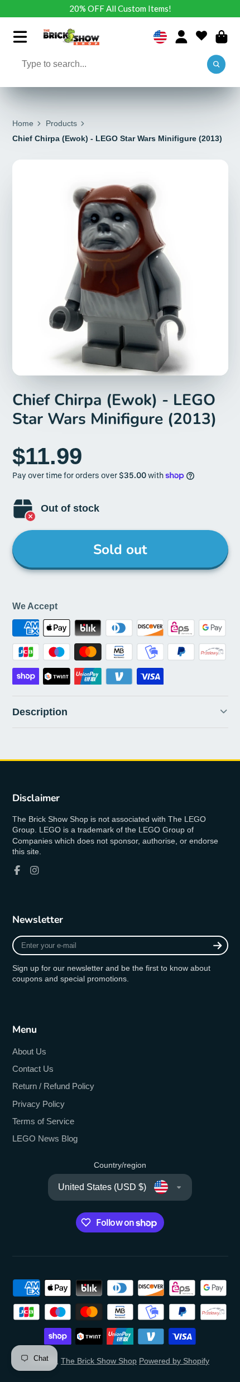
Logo (71, 36)
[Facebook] (17, 870)
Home (22, 123)
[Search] (216, 64)
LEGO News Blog (45, 1138)
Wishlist (201, 37)
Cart (221, 37)
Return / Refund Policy (53, 1086)
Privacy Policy (38, 1104)
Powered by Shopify (174, 1360)
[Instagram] (35, 870)
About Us (29, 1051)
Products (61, 123)
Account (181, 37)
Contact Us (33, 1068)
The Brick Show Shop (99, 1360)
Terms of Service (43, 1121)
